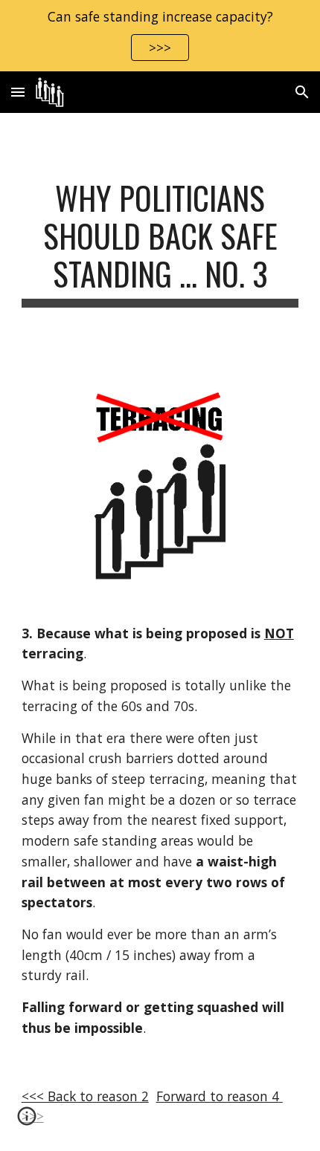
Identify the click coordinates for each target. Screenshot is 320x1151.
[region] (160, 35)
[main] (160, 243)
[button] (18, 91)
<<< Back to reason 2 (85, 1096)
